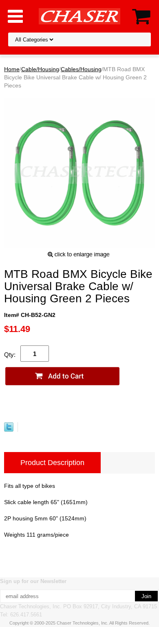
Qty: (9, 354)
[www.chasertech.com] (79, 16)
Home (12, 69)
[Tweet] (8, 429)
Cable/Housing (40, 69)
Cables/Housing (81, 69)
